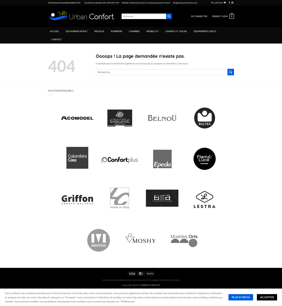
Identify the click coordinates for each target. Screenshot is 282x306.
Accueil (54, 31)
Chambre (134, 31)
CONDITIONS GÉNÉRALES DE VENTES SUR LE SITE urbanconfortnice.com (141, 280)
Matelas (99, 31)
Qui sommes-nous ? (77, 31)
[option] (77, 118)
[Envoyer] (169, 16)
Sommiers (116, 31)
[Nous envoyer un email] (232, 3)
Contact (56, 39)
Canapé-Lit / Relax (176, 31)
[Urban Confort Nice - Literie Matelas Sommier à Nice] (82, 16)
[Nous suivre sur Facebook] (229, 3)
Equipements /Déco (205, 31)
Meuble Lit (152, 31)
